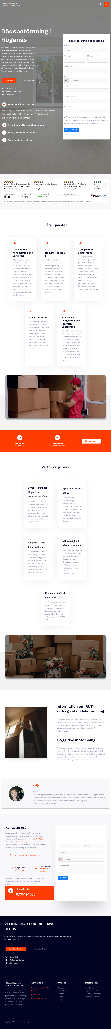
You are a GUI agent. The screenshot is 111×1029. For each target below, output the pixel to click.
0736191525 (38, 839)
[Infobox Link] (20, 441)
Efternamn (91, 56)
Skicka (63, 878)
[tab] (31, 111)
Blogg (60, 1000)
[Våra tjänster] (8, 94)
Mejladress (68, 66)
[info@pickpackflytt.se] (11, 91)
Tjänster (61, 997)
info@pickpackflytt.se (39, 998)
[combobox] (66, 80)
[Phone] (101, 4)
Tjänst (66, 46)
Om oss (61, 988)
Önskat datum (69, 97)
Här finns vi (62, 994)
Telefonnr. (67, 76)
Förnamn (67, 56)
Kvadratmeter (69, 107)
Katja (36, 785)
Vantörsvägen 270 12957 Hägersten (27, 855)
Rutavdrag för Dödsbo (93, 994)
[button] (9, 80)
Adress (66, 86)
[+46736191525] (9, 88)
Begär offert (71, 130)
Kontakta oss (63, 991)
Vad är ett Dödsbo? (92, 997)
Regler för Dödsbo (91, 991)
